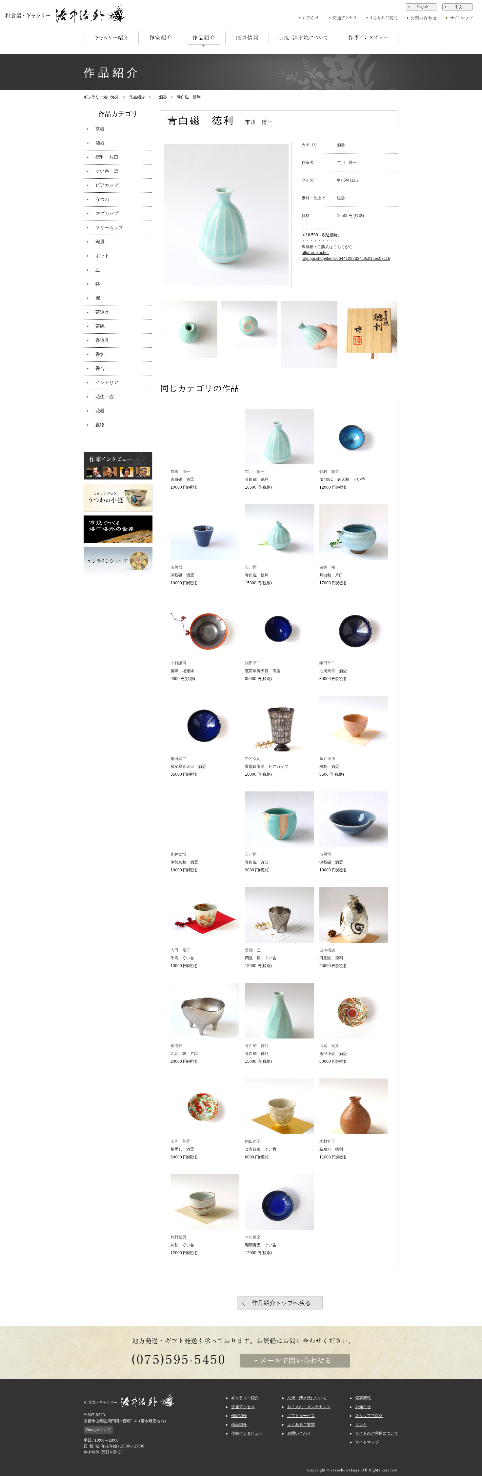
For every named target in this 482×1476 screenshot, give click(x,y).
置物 (100, 424)
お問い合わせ (299, 1433)
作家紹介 (239, 1415)
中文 (459, 7)
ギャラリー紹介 (245, 1398)
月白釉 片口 (331, 575)
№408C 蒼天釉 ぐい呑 (342, 479)
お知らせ (363, 1407)
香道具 (102, 340)
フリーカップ (109, 227)
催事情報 (363, 1398)
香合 (100, 368)
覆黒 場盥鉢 (182, 671)
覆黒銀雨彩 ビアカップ (266, 766)
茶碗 (100, 326)
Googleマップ (98, 1429)
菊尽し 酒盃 (182, 1149)
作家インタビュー (247, 1433)
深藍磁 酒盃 (182, 575)
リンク (361, 1424)
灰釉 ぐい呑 (182, 1245)
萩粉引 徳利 (331, 1149)
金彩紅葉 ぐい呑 (260, 1149)
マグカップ (106, 213)
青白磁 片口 (257, 862)
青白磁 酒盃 (182, 479)
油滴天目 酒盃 (333, 671)
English (422, 7)
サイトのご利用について (376, 1433)
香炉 (100, 354)
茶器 (100, 128)
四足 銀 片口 (184, 1053)
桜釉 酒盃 (329, 766)
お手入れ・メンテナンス (309, 1407)
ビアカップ (106, 185)
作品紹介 (137, 97)
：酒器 (161, 97)
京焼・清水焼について (307, 1398)
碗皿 (100, 241)
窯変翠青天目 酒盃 (262, 671)
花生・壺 (104, 396)
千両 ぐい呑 (182, 958)
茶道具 (102, 312)
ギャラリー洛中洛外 (101, 97)
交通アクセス (243, 1407)
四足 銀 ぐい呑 (260, 958)
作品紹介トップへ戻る (281, 1303)
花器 (100, 410)
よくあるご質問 (301, 1424)
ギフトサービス (301, 1415)
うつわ (102, 199)
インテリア (106, 382)
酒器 (100, 143)
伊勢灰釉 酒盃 (184, 862)
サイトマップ (367, 1442)
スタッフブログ (369, 1415)
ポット (102, 255)
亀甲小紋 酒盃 (333, 1053)
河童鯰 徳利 (331, 958)
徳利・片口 (106, 157)
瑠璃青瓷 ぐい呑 (260, 1245)
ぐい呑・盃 (106, 171)
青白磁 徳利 (257, 479)
